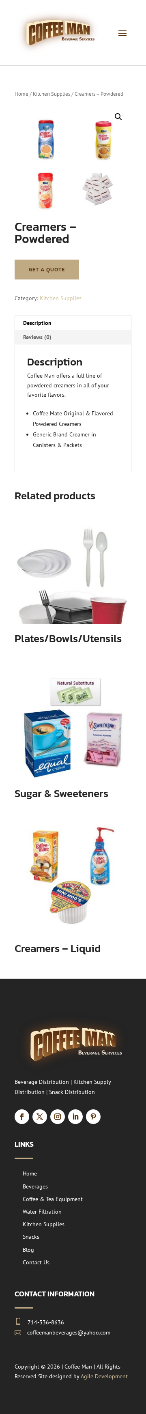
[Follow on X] (39, 1116)
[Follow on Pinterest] (93, 1116)
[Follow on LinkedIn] (75, 1116)
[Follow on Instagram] (57, 1116)
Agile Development (104, 1376)
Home (21, 93)
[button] (118, 117)
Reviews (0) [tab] (37, 337)
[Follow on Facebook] (22, 1116)
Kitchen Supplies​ (51, 93)
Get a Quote (47, 269)
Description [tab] (37, 323)
